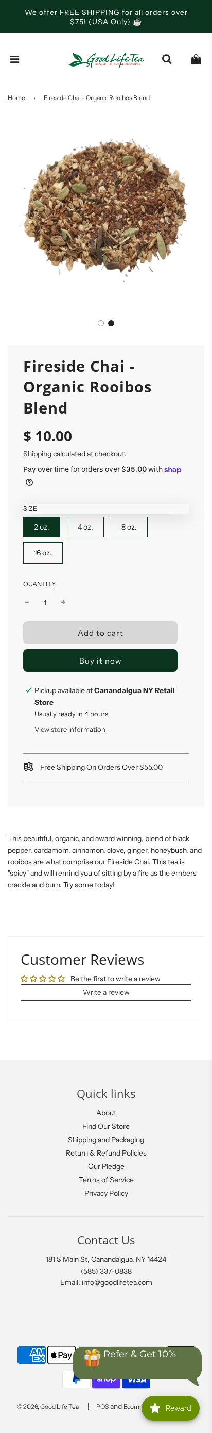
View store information (69, 729)
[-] (26, 603)
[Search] (167, 59)
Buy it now (100, 661)
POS (102, 1406)
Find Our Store (106, 1126)
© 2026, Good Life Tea (48, 1406)
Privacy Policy (106, 1193)
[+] (63, 603)
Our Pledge (106, 1166)
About (106, 1112)
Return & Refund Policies (106, 1153)
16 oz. (43, 552)
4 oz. (85, 527)
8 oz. (129, 527)
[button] (101, 323)
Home (16, 98)
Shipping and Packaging (106, 1139)
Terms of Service (106, 1179)
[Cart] (196, 59)
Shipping (37, 453)
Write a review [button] (106, 992)
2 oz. (41, 527)
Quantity (39, 584)
